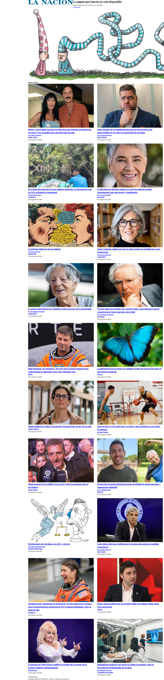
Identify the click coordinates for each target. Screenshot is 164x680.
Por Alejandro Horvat (104, 670)
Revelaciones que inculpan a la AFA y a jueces (49, 544)
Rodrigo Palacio (102, 432)
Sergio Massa (33, 490)
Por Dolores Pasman (104, 255)
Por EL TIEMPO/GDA (104, 490)
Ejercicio (100, 492)
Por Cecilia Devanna (104, 550)
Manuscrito (32, 254)
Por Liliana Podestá (34, 135)
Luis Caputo (101, 552)
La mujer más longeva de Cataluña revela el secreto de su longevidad (59, 309)
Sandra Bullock (33, 429)
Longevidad (101, 257)
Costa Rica (32, 197)
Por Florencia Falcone (104, 135)
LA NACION (76, 7)
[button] (61, 106)
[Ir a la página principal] (50, 4)
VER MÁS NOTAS (32, 677)
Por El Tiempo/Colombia (36, 312)
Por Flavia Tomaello (104, 195)
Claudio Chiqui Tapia (35, 549)
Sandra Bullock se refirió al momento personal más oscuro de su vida (59, 427)
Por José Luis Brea (34, 252)
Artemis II (31, 613)
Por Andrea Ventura (35, 195)
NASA (30, 374)
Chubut (99, 610)
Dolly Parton (32, 670)
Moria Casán (32, 137)
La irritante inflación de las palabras (44, 249)
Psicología (100, 197)
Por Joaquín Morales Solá (36, 547)
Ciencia (99, 374)
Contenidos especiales (105, 672)
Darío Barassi (102, 137)
